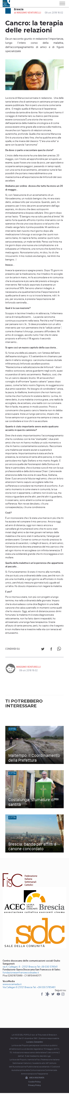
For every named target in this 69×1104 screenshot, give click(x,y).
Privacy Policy (34, 1085)
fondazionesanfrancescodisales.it (21, 972)
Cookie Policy (34, 1081)
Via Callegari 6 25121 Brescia (17, 987)
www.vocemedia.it (12, 984)
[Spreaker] (47, 995)
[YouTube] (58, 995)
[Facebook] (42, 995)
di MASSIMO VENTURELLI (28, 12)
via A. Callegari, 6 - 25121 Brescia (19, 966)
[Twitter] (53, 995)
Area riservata (36, 1077)
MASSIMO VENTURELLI (28, 666)
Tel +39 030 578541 (47, 966)
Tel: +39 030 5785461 (44, 987)
